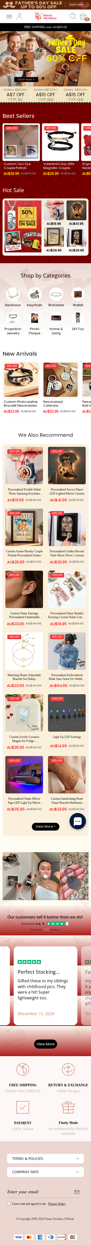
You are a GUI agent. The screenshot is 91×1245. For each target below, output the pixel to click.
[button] (42, 78)
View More (46, 1044)
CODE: (15, 99)
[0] (83, 16)
